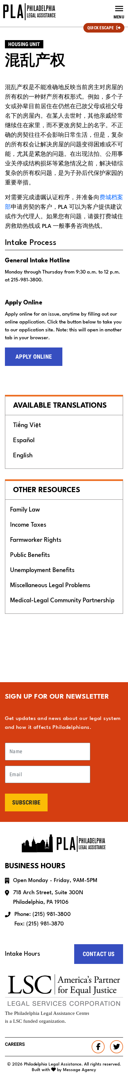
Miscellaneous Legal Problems (50, 585)
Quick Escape (100, 27)
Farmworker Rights (35, 540)
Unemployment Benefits (42, 570)
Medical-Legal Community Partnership (62, 601)
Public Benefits (30, 555)
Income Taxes (28, 525)
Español (23, 440)
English (23, 456)
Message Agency (79, 1070)
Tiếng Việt (27, 425)
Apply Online (33, 356)
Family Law (25, 510)
